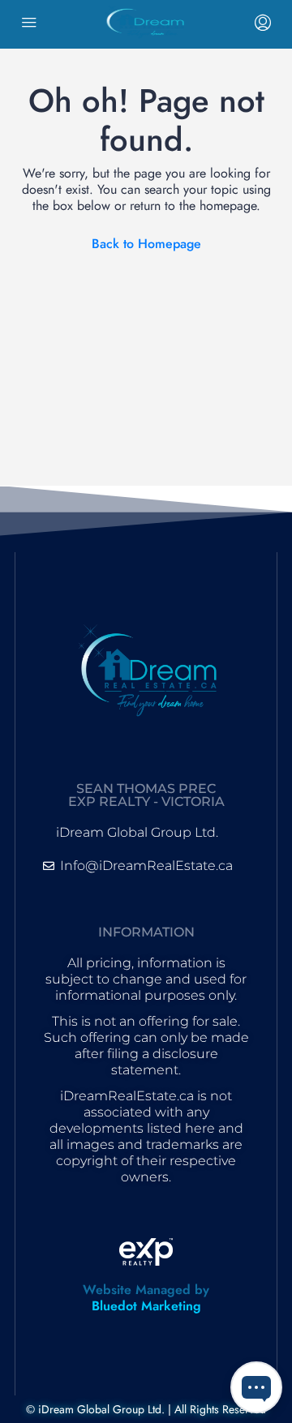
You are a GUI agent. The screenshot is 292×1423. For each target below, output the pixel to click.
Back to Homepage (146, 243)
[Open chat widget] (256, 1387)
